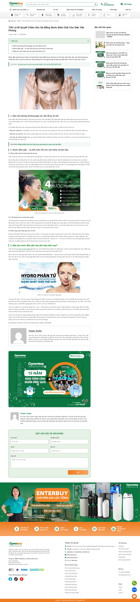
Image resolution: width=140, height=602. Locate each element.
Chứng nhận (122, 557)
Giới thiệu (121, 546)
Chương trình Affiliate (124, 572)
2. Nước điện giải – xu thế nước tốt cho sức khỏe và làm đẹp (32, 48)
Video (120, 590)
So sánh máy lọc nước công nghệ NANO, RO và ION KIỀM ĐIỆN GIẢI (39, 64)
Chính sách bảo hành (70, 581)
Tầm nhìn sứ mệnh (124, 549)
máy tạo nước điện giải (25, 249)
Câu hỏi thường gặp (70, 579)
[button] (49, 379)
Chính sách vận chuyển (71, 573)
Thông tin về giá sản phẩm (72, 592)
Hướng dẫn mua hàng (71, 584)
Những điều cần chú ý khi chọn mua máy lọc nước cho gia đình (39, 144)
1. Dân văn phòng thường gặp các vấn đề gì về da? (29, 46)
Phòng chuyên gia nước (125, 551)
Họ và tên (14, 438)
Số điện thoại (55, 438)
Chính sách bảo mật (70, 571)
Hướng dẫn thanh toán (71, 576)
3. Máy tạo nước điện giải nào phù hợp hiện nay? (28, 51)
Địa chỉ (53, 447)
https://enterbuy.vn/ (72, 557)
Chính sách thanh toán (71, 587)
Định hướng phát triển (124, 560)
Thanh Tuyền (35, 331)
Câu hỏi (13, 456)
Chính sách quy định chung (72, 568)
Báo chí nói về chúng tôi (125, 554)
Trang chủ (13, 21)
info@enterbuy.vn (72, 555)
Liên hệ (121, 592)
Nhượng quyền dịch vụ (125, 575)
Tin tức (19, 21)
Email (12, 447)
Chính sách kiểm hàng (71, 590)
